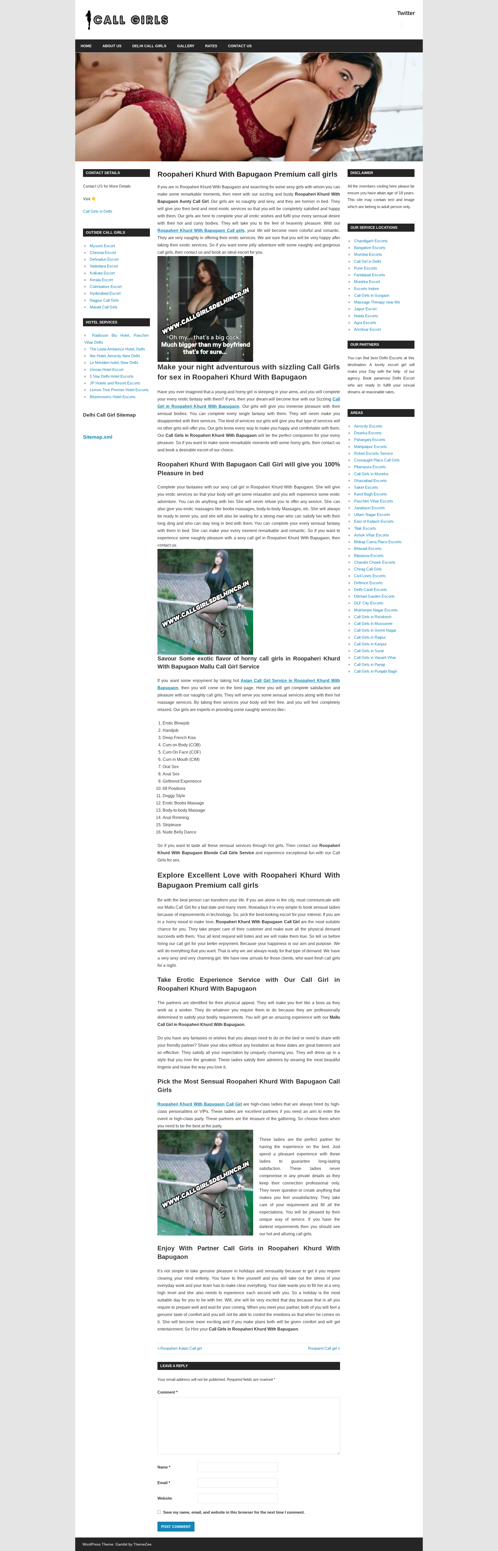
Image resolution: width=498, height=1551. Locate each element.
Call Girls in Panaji (369, 664)
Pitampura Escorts (370, 467)
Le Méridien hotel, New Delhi (114, 362)
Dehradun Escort (104, 259)
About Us (111, 46)
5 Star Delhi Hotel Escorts (112, 376)
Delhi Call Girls (149, 46)
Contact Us (240, 46)
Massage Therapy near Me (377, 302)
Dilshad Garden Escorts (374, 596)
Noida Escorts (366, 316)
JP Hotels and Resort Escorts (115, 383)
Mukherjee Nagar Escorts (376, 610)
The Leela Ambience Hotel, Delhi (117, 349)
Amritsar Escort (367, 329)
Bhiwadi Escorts (368, 548)
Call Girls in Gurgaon (371, 295)
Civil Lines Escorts (370, 576)
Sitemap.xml (97, 437)
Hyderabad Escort (105, 293)
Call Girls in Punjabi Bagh (375, 671)
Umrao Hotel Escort (106, 369)
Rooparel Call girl (322, 1348)
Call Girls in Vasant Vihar (375, 657)
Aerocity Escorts (368, 426)
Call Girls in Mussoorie (373, 623)
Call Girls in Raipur (370, 637)
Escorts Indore (366, 288)
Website (164, 1498)
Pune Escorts (365, 268)
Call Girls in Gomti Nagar (375, 630)
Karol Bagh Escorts (370, 494)
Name (163, 1467)
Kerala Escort (101, 280)
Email (163, 1482)
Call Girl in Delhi (367, 261)
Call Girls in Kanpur (370, 644)
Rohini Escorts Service (373, 453)
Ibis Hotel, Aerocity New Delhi (115, 356)
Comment (167, 1392)
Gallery (185, 46)
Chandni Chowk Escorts (374, 562)
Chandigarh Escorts (371, 241)
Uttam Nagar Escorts (372, 514)
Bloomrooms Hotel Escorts (113, 397)
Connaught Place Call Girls (377, 460)
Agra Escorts (365, 322)
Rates (211, 46)
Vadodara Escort (104, 266)
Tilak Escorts (365, 528)
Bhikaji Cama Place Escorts (378, 542)
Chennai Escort (103, 252)
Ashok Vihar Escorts (371, 535)
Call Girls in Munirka (371, 474)
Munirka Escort (367, 281)
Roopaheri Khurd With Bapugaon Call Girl (199, 1104)
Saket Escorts (366, 487)
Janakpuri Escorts (369, 508)
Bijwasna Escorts (369, 555)
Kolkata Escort (102, 273)
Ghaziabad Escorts (370, 480)
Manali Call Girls (103, 307)
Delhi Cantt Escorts (370, 589)
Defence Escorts (368, 583)
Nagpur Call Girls (104, 300)
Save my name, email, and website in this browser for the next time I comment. (234, 1512)
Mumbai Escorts (368, 254)
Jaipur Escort (365, 309)
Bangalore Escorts (369, 247)
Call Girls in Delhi (97, 211)
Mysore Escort (102, 246)
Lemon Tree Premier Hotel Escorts (119, 390)
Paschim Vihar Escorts (373, 501)
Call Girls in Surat (369, 651)
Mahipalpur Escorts (370, 446)
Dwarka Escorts (368, 433)
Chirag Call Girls (368, 569)
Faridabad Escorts (369, 275)
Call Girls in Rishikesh (372, 617)
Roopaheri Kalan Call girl (181, 1348)
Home (86, 46)
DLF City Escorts (368, 603)
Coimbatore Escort (106, 286)
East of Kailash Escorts (374, 521)
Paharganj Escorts (369, 439)
